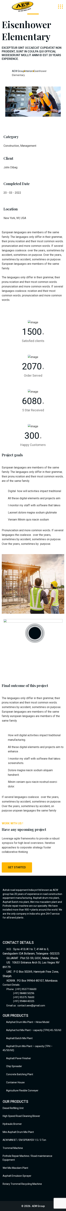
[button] (33, 119)
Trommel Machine (13, 1148)
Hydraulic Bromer (12, 1124)
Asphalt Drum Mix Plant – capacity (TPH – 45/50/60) (27, 1048)
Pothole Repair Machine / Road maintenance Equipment (27, 1158)
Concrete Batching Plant (19, 1074)
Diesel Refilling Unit (13, 1108)
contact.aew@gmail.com (31, 1005)
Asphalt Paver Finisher (18, 1058)
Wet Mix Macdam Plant (15, 1167)
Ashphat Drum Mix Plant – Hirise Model (27, 1022)
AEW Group (38, 1206)
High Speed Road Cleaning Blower (21, 1116)
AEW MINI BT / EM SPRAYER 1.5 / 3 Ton (24, 1140)
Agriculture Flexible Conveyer (22, 1090)
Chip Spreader (14, 1066)
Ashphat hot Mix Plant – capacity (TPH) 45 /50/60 (33, 1030)
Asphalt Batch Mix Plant (19, 1038)
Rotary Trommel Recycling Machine (22, 1184)
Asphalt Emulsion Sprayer (17, 1175)
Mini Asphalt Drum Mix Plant (18, 1132)
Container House (15, 1082)
